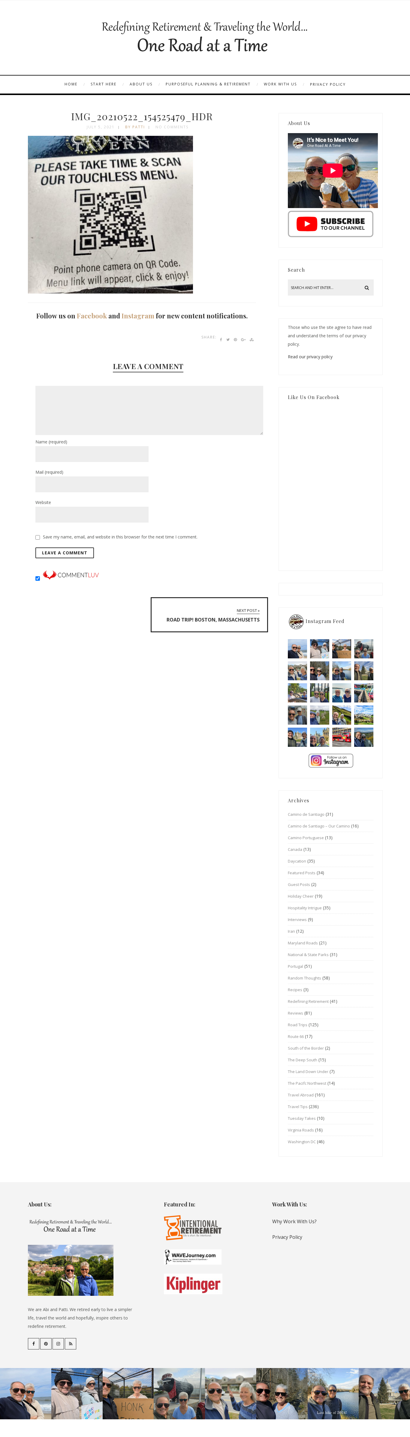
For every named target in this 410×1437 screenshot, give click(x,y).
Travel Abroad (301, 1095)
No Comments (171, 127)
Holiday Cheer (301, 896)
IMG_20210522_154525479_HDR (142, 116)
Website (43, 502)
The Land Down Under (308, 1071)
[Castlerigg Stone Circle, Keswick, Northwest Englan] (319, 715)
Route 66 (296, 1036)
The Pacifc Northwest (307, 1083)
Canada (295, 849)
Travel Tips (298, 1106)
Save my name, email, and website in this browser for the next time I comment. (120, 537)
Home (71, 84)
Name (51, 442)
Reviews (295, 1013)
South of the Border (306, 1048)
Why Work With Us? (294, 1221)
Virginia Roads (301, 1130)
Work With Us (280, 84)
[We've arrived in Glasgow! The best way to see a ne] (341, 737)
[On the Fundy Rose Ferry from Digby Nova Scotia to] (341, 692)
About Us (141, 84)
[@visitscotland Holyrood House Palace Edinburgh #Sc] (297, 737)
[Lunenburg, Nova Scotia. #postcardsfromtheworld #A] (363, 692)
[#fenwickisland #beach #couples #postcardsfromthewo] (297, 648)
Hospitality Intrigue (305, 908)
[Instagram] (58, 1343)
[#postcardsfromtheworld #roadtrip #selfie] (363, 648)
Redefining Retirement (308, 1001)
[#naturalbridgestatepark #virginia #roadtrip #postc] (319, 671)
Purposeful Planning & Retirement (208, 84)
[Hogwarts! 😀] (319, 737)
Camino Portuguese (306, 837)
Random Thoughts (304, 978)
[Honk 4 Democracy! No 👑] (341, 648)
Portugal (295, 966)
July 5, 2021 (101, 127)
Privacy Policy (328, 84)
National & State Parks (308, 954)
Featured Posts (301, 872)
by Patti (135, 127)
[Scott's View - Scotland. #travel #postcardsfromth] (363, 737)
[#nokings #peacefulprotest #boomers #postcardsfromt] (319, 648)
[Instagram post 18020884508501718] (363, 715)
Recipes (295, 989)
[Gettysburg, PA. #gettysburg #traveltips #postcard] (297, 692)
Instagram (138, 315)
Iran (291, 931)
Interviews (297, 919)
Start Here (103, 84)
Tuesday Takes (302, 1118)
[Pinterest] (46, 1343)
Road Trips (297, 1024)
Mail (49, 472)
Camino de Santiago (306, 814)
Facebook (92, 315)
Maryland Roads (303, 943)
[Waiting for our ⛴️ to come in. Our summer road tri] (297, 715)
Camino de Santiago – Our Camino (319, 826)
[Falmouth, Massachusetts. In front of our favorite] (297, 671)
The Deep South (302, 1060)
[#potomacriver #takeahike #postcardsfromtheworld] (341, 671)
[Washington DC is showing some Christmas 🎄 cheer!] (363, 671)
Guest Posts (299, 884)
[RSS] (70, 1343)
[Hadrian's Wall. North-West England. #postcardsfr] (341, 715)
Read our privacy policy (310, 356)
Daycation (297, 861)
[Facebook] (33, 1343)
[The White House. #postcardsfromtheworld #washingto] (319, 692)
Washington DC (302, 1141)
